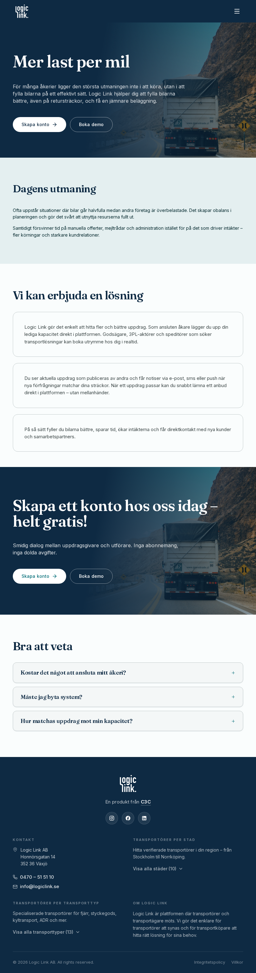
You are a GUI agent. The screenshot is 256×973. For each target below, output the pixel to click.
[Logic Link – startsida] (22, 11)
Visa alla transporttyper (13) (43, 932)
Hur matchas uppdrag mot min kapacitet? (128, 721)
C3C (146, 802)
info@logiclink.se (39, 886)
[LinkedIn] (144, 818)
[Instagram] (112, 818)
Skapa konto (35, 124)
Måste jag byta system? (128, 696)
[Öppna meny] (237, 11)
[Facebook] (128, 818)
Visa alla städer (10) (154, 868)
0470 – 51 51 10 (37, 877)
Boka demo (91, 124)
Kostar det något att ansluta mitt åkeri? (128, 672)
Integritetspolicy (209, 962)
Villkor (237, 962)
